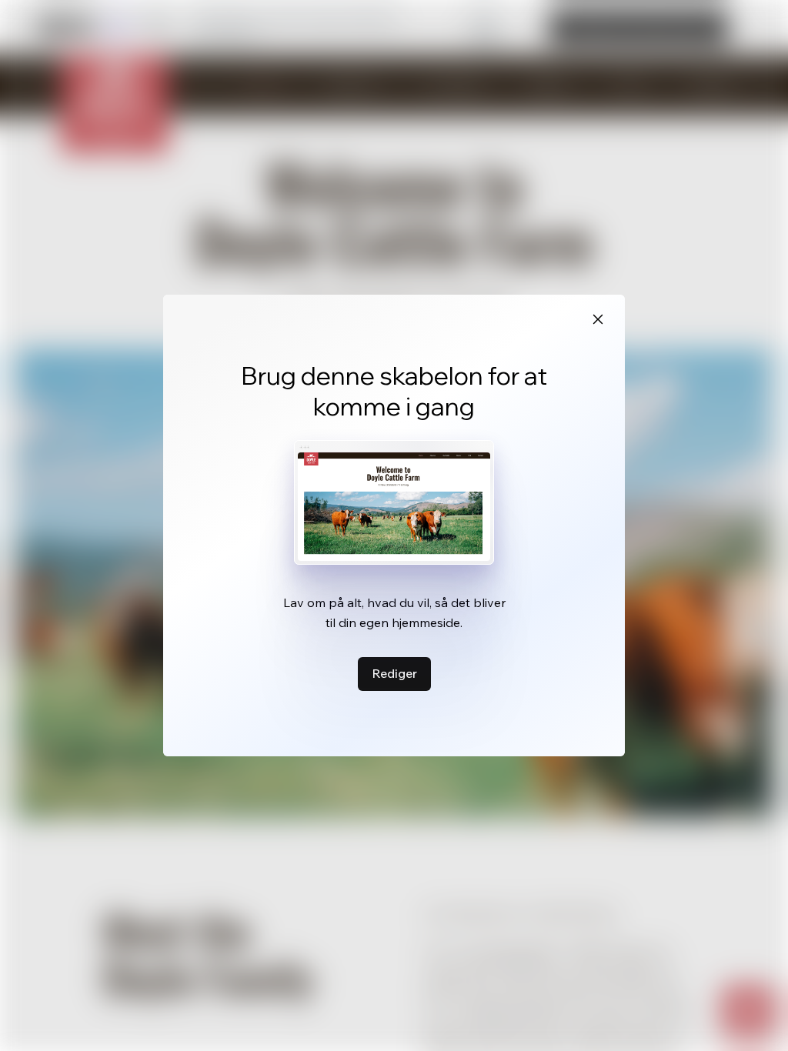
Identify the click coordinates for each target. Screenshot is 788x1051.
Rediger (394, 673)
